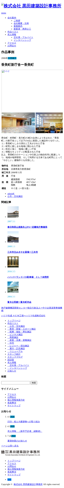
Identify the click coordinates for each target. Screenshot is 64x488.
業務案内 (18, 26)
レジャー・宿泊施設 (18, 346)
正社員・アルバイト (23, 37)
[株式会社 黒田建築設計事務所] (31, 5)
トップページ (14, 320)
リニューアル (15, 351)
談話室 (10, 360)
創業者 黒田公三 (22, 29)
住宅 (10, 343)
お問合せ (11, 46)
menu (3, 13)
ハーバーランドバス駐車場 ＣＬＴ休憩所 (28, 277)
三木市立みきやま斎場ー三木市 (22, 252)
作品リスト (12, 32)
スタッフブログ (15, 357)
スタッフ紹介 (14, 354)
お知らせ (11, 371)
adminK (10, 193)
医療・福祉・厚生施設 (19, 332)
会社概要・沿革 (21, 23)
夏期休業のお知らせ (17, 441)
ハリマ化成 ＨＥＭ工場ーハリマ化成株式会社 (23, 315)
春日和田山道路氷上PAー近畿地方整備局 (27, 227)
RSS (9, 479)
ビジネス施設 (15, 334)
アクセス (11, 43)
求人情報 (11, 34)
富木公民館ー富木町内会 (19, 302)
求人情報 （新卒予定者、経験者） (24, 431)
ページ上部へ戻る (10, 446)
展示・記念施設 (16, 348)
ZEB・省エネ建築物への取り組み (23, 421)
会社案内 (11, 18)
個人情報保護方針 (16, 400)
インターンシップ (22, 40)
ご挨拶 (17, 20)
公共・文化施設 (15, 196)
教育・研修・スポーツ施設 (21, 329)
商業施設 (12, 337)
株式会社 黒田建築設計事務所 (28, 484)
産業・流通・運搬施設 (19, 340)
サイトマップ (14, 405)
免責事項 (11, 403)
